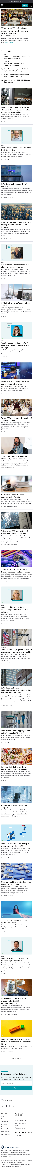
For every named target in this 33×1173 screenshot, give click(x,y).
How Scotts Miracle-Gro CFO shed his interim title (16, 148)
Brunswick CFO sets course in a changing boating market (15, 265)
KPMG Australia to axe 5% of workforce (14, 185)
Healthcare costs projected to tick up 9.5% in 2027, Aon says (17, 70)
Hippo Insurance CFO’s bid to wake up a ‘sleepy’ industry (17, 57)
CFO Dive (18, 1135)
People (5, 278)
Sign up (25, 5)
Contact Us (4, 1121)
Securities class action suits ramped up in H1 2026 (13, 495)
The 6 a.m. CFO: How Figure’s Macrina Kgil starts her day (14, 457)
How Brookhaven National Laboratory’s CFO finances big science (14, 609)
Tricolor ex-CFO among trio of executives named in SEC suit (14, 532)
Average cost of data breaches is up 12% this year (15, 921)
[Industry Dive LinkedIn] (2, 1106)
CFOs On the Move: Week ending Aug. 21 (15, 304)
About (3, 1116)
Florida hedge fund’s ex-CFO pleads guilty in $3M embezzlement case (13, 1001)
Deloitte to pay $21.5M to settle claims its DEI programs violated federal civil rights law (15, 109)
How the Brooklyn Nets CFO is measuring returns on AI (14, 959)
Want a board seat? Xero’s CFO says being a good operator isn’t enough (15, 345)
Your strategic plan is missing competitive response (15, 64)
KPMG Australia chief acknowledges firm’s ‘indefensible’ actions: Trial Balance (16, 690)
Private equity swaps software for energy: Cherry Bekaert (17, 75)
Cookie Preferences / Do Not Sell (11, 1166)
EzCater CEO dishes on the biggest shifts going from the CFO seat (16, 768)
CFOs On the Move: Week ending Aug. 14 (15, 806)
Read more (9, 42)
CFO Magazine (5, 1134)
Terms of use (14, 1164)
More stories (15, 1058)
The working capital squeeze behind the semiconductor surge (15, 570)
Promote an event (20, 1128)
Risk (4, 121)
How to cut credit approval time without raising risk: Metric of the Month (16, 1041)
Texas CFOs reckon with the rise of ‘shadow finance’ (16, 419)
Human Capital (7, 159)
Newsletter (4, 1124)
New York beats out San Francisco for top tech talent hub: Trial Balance (16, 224)
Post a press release (21, 1120)
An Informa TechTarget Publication (16, 1)
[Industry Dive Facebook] (6, 1106)
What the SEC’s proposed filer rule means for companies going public (16, 650)
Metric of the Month (8, 1051)
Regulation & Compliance (10, 506)
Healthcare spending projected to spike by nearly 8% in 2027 (16, 731)
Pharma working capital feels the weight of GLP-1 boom (16, 883)
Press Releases (5, 1131)
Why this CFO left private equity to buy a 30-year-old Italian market (14, 31)
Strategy (5, 356)
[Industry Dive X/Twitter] (10, 1106)
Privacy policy (5, 1164)
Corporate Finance (8, 197)
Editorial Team (5, 1119)
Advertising (18, 1118)
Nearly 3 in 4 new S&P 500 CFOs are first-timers (17, 81)
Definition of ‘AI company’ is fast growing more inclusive (15, 382)
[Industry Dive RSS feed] (13, 1106)
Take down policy (24, 1164)
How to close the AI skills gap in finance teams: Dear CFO (15, 844)
